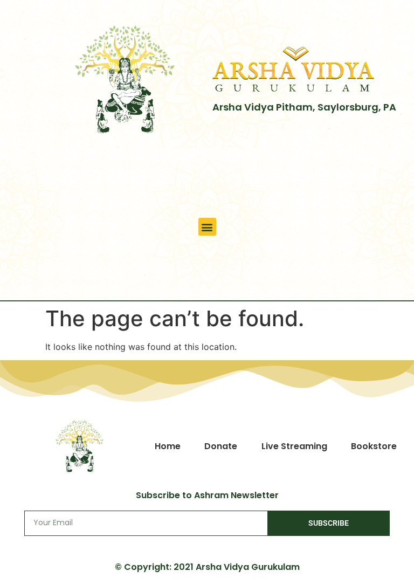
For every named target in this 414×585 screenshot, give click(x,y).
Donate (220, 446)
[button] (207, 227)
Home (168, 446)
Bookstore (374, 446)
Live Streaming (294, 446)
